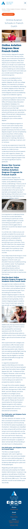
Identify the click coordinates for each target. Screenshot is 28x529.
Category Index (14, 525)
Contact (14, 514)
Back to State (8, 14)
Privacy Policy (14, 516)
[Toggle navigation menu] (25, 3)
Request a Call (14, 509)
